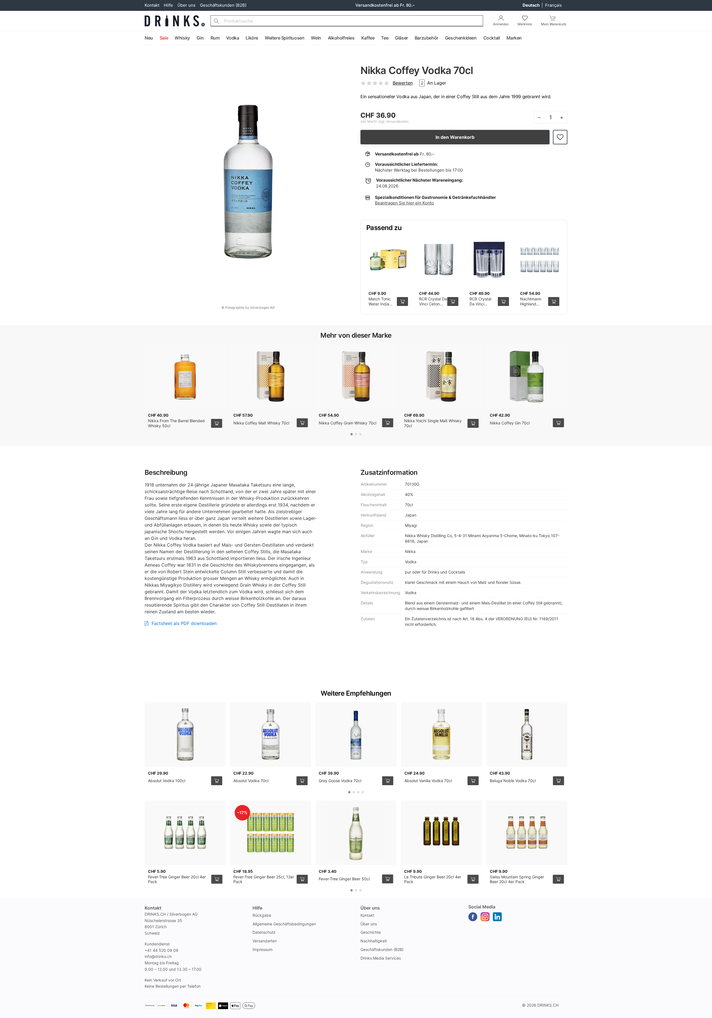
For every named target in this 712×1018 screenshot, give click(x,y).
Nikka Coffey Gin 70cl (510, 423)
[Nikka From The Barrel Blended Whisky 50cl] (185, 376)
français (553, 5)
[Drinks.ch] (175, 20)
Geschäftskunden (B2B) (223, 5)
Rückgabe (262, 915)
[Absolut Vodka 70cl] (270, 734)
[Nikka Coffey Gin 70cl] (526, 376)
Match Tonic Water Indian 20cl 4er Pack (381, 303)
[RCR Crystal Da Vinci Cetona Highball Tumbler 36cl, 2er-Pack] (439, 260)
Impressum (263, 949)
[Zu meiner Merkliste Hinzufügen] (560, 137)
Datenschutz (264, 932)
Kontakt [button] (153, 908)
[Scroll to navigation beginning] (5, 38)
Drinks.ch (547, 1005)
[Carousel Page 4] (363, 792)
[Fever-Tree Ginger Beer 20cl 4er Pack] (185, 833)
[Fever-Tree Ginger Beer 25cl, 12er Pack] (270, 833)
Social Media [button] (481, 907)
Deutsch (531, 5)
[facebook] (472, 916)
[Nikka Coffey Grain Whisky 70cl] (355, 376)
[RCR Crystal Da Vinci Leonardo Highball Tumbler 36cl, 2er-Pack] (489, 260)
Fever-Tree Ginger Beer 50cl (344, 878)
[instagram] (485, 916)
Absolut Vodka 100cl (166, 780)
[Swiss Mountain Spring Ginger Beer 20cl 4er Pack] (526, 833)
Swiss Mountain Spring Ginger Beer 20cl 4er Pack (517, 879)
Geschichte (370, 932)
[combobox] (347, 20)
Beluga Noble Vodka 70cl (513, 780)
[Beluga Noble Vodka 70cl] (526, 734)
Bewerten (403, 83)
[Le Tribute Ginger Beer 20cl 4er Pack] (441, 833)
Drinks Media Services (380, 958)
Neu (149, 38)
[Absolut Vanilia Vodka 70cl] (441, 734)
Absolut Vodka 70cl (250, 780)
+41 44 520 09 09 (161, 950)
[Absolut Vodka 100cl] (185, 734)
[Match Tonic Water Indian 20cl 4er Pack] (388, 260)
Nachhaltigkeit (373, 940)
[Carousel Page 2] (356, 434)
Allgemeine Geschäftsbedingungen (284, 923)
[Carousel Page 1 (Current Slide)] (351, 434)
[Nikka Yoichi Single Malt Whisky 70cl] (441, 376)
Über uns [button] (370, 908)
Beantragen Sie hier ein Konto (404, 203)
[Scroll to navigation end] (706, 38)
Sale (164, 38)
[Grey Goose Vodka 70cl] (355, 734)
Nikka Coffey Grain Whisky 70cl (347, 423)
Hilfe (168, 5)
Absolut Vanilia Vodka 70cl (428, 780)
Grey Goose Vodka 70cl (340, 780)
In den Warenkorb (455, 137)
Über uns (186, 5)
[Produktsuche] (216, 20)
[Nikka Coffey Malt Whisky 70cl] (270, 376)
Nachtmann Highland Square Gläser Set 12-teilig (533, 306)
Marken (514, 38)
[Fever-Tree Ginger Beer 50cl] (355, 833)
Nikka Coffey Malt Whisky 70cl (261, 423)
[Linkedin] (497, 916)
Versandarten (265, 940)
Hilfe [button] (257, 908)
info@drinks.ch (158, 956)
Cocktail (491, 38)
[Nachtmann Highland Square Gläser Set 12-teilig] (540, 260)
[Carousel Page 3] (360, 434)
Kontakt (152, 5)
